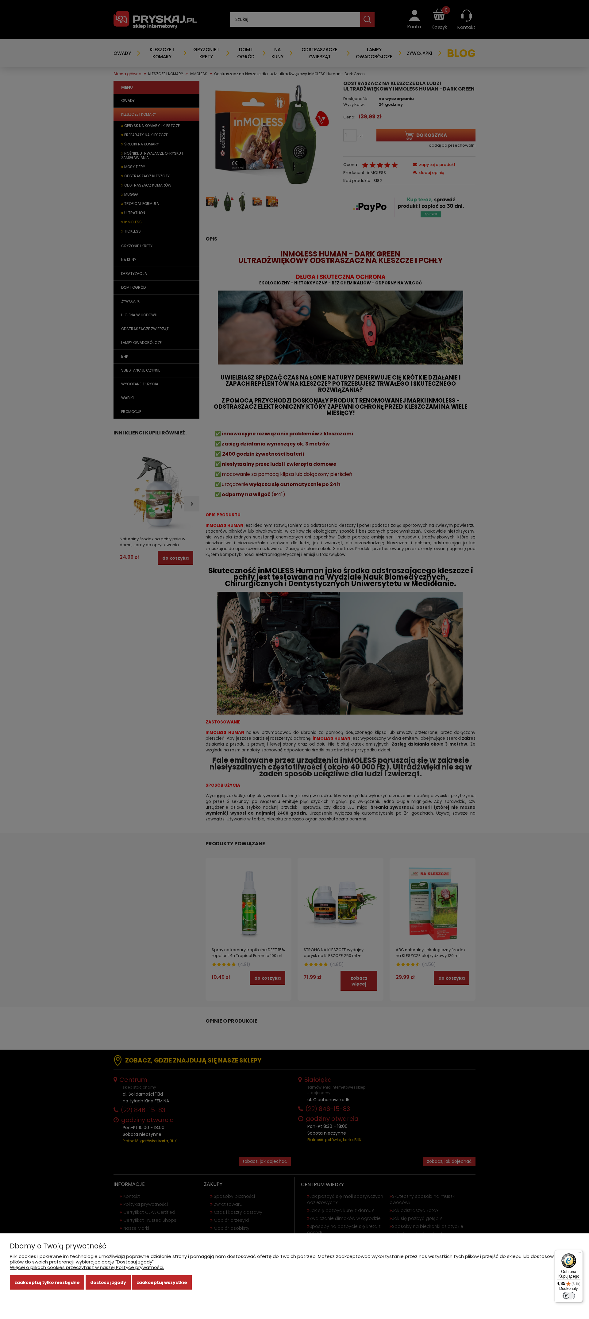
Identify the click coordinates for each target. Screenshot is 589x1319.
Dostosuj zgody (108, 1282)
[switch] (569, 1295)
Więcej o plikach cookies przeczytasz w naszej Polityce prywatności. (87, 1267)
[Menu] (579, 1253)
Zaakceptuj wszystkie (162, 1282)
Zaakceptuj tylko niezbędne (47, 1282)
